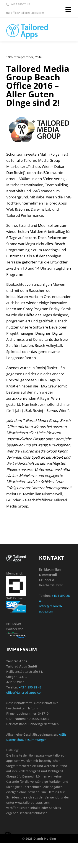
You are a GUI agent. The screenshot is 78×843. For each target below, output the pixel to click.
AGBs (63, 734)
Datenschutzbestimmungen (26, 740)
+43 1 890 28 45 (20, 4)
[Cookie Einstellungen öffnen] (7, 837)
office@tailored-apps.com (27, 13)
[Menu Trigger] (68, 9)
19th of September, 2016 (24, 57)
